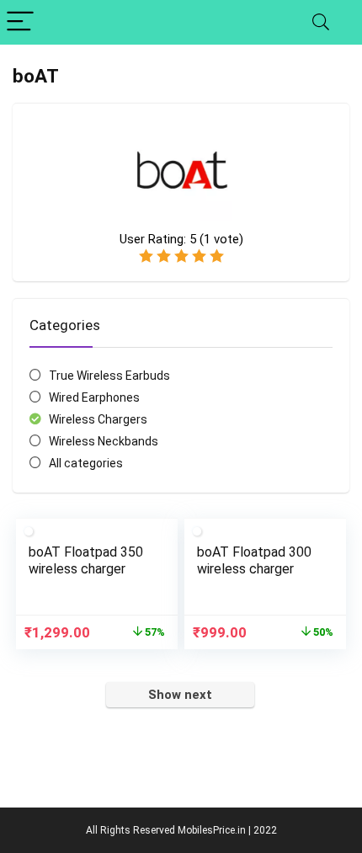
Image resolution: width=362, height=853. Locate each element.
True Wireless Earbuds (109, 375)
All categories (86, 463)
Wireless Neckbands (103, 441)
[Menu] (20, 22)
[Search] (321, 22)
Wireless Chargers (98, 419)
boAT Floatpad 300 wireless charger (254, 560)
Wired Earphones (94, 397)
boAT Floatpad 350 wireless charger (86, 560)
